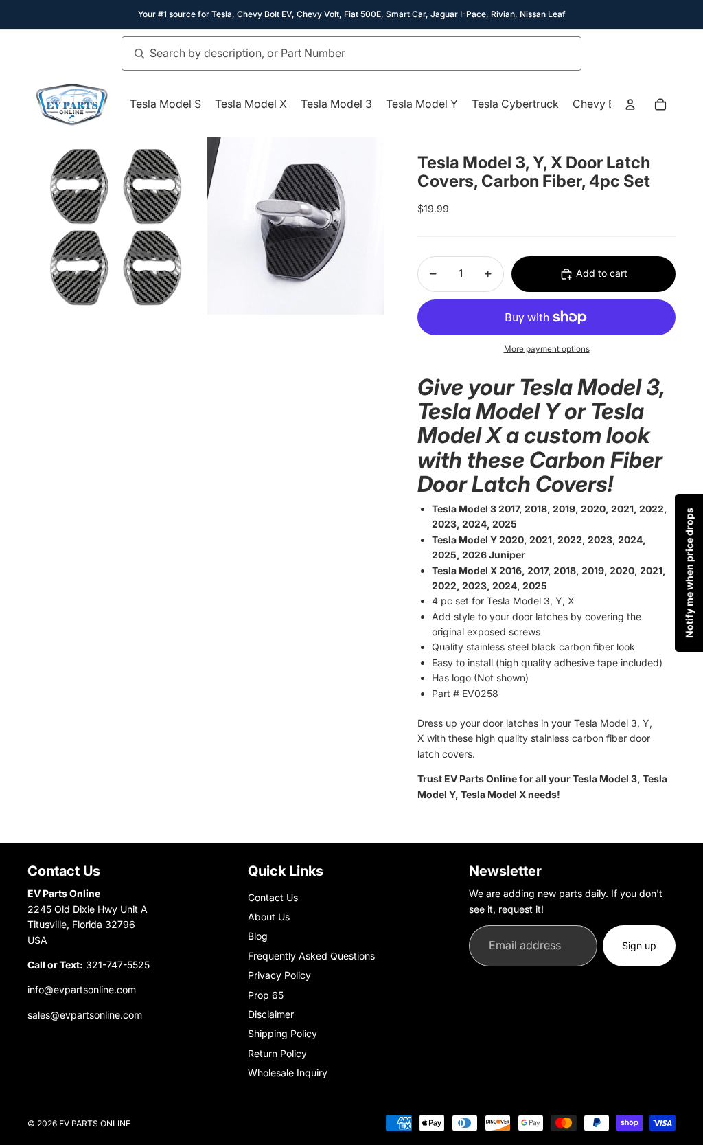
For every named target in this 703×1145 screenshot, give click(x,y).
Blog (258, 936)
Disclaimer (271, 1014)
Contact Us (273, 897)
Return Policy (277, 1053)
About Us (269, 916)
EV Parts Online (94, 1123)
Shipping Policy (282, 1033)
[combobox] (336, 53)
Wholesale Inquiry (287, 1072)
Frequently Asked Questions (311, 956)
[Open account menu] (630, 104)
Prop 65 (266, 995)
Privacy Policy (279, 975)
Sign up (639, 945)
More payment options (547, 349)
